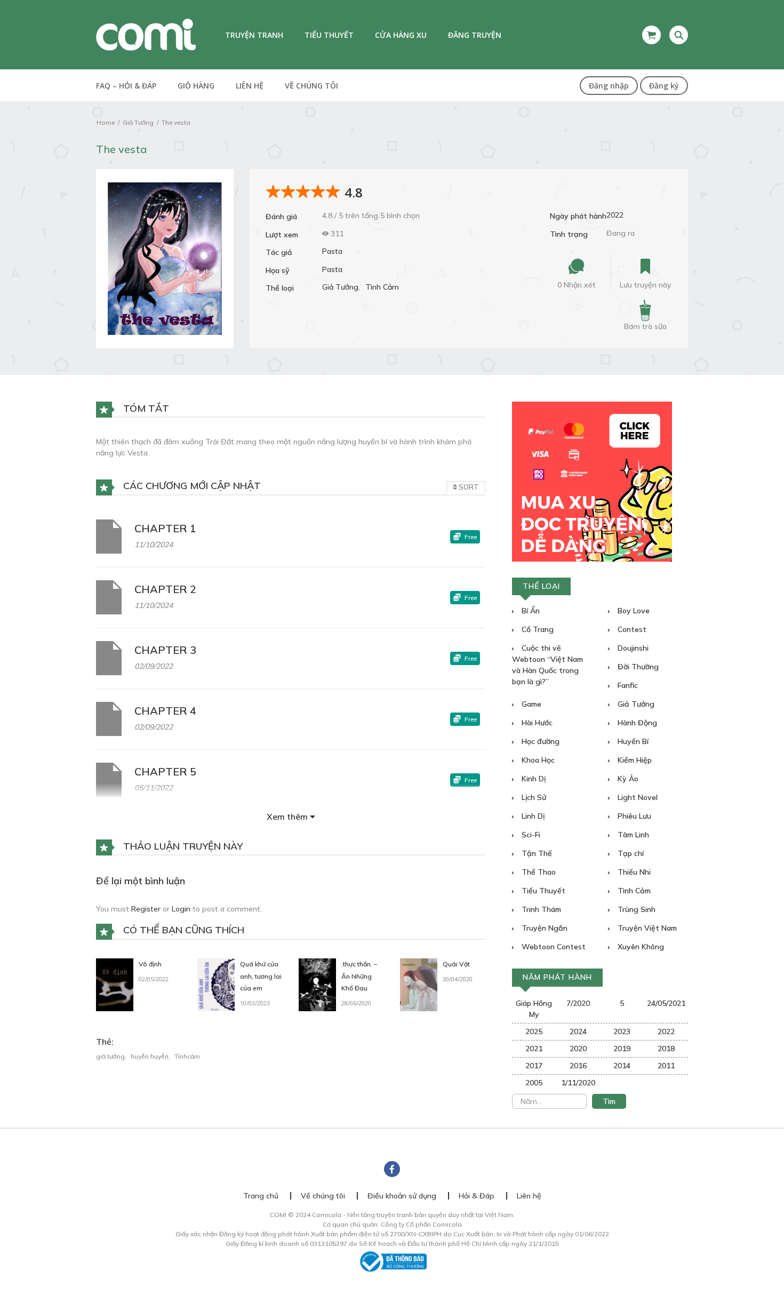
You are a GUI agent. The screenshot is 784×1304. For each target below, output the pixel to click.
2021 (533, 1048)
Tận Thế (535, 853)
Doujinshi (632, 648)
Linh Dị (532, 816)
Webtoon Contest (552, 946)
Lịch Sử (532, 797)
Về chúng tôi (311, 86)
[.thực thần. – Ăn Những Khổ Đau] (317, 984)
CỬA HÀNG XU (401, 35)
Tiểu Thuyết (542, 890)
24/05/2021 (666, 1003)
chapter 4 (165, 710)
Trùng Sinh (635, 909)
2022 (614, 215)
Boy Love (632, 610)
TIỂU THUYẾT (329, 35)
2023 (621, 1031)
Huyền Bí (632, 741)
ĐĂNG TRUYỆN (474, 35)
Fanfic (626, 685)
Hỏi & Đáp (476, 1196)
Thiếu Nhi (633, 872)
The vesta (176, 122)
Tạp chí (629, 853)
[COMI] (146, 34)
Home (106, 122)
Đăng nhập (609, 86)
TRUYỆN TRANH (254, 35)
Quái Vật (456, 964)
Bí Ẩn (529, 610)
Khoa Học (537, 760)
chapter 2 (165, 589)
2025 (533, 1031)
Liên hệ (249, 86)
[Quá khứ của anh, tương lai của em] (216, 984)
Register (146, 909)
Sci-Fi (529, 834)
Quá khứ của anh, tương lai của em (261, 976)
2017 (533, 1065)
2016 (578, 1065)
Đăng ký (664, 86)
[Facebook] (392, 1169)
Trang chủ (260, 1196)
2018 (666, 1048)
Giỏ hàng (196, 86)
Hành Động (636, 722)
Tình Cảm (382, 287)
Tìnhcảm (187, 1056)
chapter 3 (165, 650)
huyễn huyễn (150, 1056)
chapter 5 (165, 771)
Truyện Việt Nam (646, 928)
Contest (630, 629)
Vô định (150, 964)
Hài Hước (536, 722)
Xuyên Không (639, 946)
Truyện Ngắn (543, 928)
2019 (621, 1048)
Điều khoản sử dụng (401, 1196)
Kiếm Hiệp (633, 760)
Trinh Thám (540, 909)
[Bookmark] (645, 267)
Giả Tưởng (138, 122)
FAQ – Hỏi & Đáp (126, 86)
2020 (578, 1048)
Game (530, 704)
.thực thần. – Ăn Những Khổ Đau (359, 976)
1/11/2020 (578, 1082)
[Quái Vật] (418, 984)
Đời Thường (637, 666)
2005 (533, 1082)
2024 (578, 1031)
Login (181, 909)
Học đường (539, 741)
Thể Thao (537, 872)
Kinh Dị (532, 778)
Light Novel (636, 797)
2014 (621, 1065)
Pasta (332, 251)
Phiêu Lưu (633, 816)
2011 (666, 1065)
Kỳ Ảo (626, 778)
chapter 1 (165, 528)
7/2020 (578, 1003)
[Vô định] (114, 984)
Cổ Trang (536, 629)
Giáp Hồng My (534, 1008)
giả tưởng (110, 1056)
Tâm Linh (632, 834)
